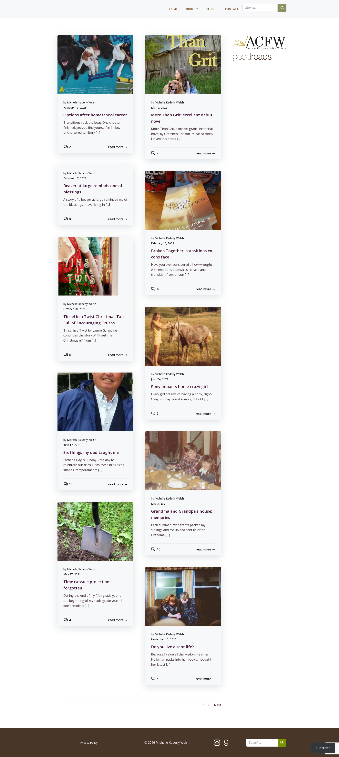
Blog (210, 9)
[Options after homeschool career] (95, 64)
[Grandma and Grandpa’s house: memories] (183, 460)
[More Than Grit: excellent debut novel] (183, 64)
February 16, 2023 (74, 107)
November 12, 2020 (163, 639)
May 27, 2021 (72, 574)
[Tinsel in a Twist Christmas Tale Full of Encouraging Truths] (95, 266)
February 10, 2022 (162, 243)
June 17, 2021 (72, 445)
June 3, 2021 (159, 503)
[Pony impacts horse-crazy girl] (183, 336)
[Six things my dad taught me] (95, 402)
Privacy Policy (89, 742)
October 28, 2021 (74, 309)
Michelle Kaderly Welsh (81, 102)
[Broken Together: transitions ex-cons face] (183, 200)
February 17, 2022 (74, 178)
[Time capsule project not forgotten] (95, 531)
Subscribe (323, 748)
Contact (232, 9)
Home (173, 9)
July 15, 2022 (159, 107)
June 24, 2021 (159, 379)
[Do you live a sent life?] (183, 596)
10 (158, 549)
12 (71, 484)
